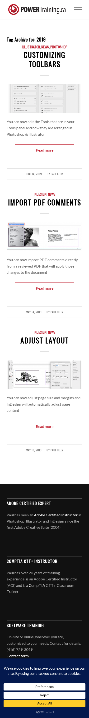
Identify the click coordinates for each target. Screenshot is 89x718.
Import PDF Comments (44, 202)
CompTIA (37, 585)
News (45, 46)
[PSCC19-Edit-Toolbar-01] (44, 98)
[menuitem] (75, 9)
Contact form (18, 655)
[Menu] (75, 9)
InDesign (40, 194)
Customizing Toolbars (45, 59)
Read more (44, 150)
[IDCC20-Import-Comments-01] (44, 236)
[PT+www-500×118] (37, 9)
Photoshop (58, 46)
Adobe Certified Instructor (56, 515)
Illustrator (31, 46)
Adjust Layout (44, 340)
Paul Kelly (57, 174)
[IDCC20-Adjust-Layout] (44, 375)
